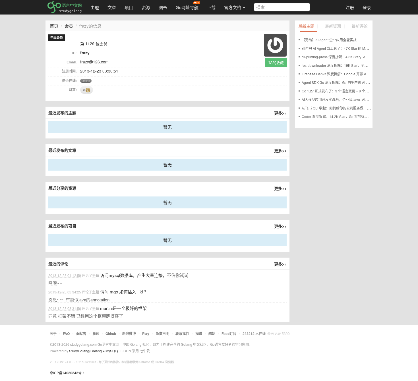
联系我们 (182, 333)
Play (145, 333)
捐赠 (198, 333)
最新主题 (306, 26)
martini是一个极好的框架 (123, 308)
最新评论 (360, 26)
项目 (129, 7)
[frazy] (275, 44)
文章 (111, 7)
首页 (54, 26)
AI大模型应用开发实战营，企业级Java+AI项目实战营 (342, 99)
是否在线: (69, 80)
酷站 (211, 333)
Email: (72, 62)
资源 (146, 7)
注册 (349, 7)
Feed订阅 (229, 333)
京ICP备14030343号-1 (67, 372)
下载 (211, 7)
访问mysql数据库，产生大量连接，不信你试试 (144, 275)
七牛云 (145, 350)
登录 (367, 7)
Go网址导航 (187, 7)
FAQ (66, 333)
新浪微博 (129, 333)
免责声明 (162, 333)
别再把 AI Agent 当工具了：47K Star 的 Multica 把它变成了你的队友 (353, 48)
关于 (53, 333)
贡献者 (81, 333)
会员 (69, 26)
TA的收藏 (276, 62)
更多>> (280, 113)
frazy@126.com (94, 62)
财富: (73, 89)
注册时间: (69, 71)
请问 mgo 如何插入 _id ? (123, 292)
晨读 (95, 333)
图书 (163, 7)
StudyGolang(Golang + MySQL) (93, 350)
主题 (94, 7)
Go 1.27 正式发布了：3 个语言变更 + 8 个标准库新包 (342, 90)
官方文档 (233, 7)
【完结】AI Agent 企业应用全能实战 (329, 39)
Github (110, 333)
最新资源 (333, 26)
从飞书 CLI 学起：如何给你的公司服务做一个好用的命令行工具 (350, 107)
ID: (74, 52)
